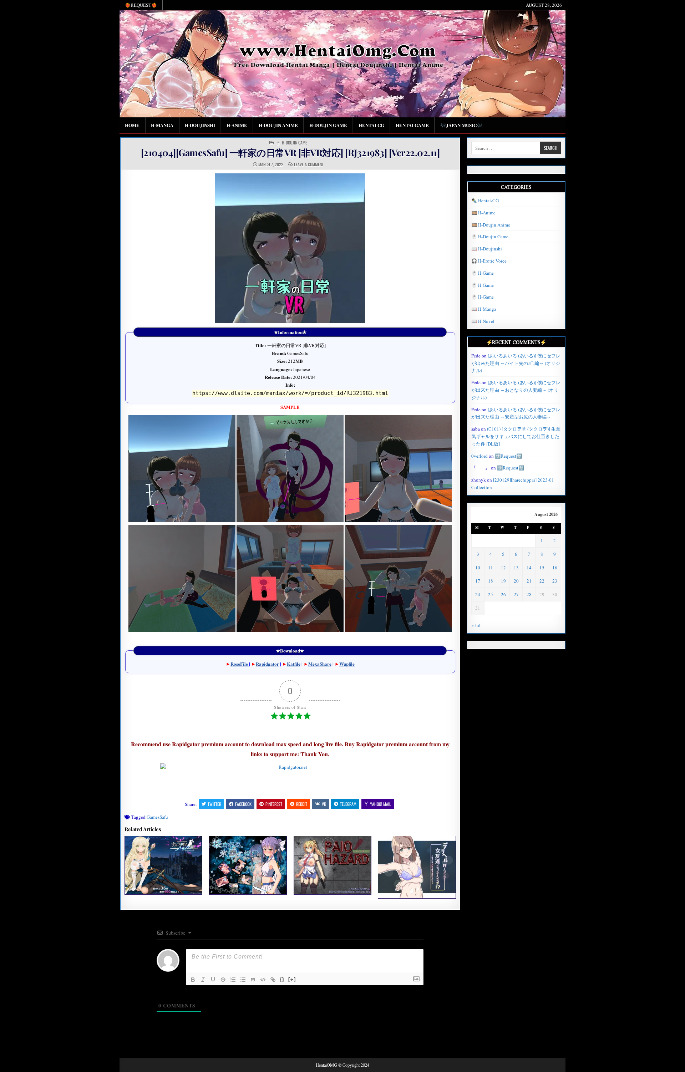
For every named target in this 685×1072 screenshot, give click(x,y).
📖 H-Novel (482, 321)
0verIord (479, 456)
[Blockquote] (253, 979)
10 (477, 567)
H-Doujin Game (328, 125)
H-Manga (162, 125)
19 (503, 581)
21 (529, 581)
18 (490, 581)
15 (541, 567)
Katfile (293, 663)
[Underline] (213, 979)
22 (541, 581)
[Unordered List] (243, 979)
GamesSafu (157, 817)
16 (554, 567)
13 (516, 567)
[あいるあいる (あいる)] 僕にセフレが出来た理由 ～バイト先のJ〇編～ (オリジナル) (515, 363)
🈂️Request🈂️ (508, 456)
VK (324, 804)
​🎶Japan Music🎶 (461, 125)
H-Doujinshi (200, 125)
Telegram (348, 804)
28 (529, 594)
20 (516, 581)
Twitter (214, 804)
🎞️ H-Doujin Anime (490, 225)
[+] (292, 979)
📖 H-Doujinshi (486, 248)
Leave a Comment (309, 164)
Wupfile (347, 663)
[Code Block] (263, 979)
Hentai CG (371, 125)
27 (516, 594)
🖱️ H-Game (482, 273)
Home (132, 125)
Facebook (243, 804)
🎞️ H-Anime (483, 212)
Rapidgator (267, 663)
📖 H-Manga (483, 309)
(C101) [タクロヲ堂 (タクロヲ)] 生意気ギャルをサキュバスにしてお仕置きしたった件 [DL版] (515, 436)
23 (554, 581)
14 (529, 567)
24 (477, 594)
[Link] (273, 979)
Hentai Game (412, 125)
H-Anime (237, 125)
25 (490, 594)
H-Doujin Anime (278, 125)
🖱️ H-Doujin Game (291, 143)
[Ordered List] (233, 979)
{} (282, 979)
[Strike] (223, 979)
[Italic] (203, 979)
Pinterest (273, 804)
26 (503, 594)
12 (503, 567)
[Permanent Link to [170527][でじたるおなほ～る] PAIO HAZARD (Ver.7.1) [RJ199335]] (332, 865)
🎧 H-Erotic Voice (489, 261)
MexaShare (319, 663)
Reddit (301, 804)
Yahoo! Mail (380, 804)
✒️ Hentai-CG (485, 200)
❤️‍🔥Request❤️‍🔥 (141, 5)
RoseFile (239, 663)
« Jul (476, 625)
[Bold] (193, 979)
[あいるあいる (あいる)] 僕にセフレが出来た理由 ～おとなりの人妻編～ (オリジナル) (515, 390)
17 (477, 581)
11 (490, 567)
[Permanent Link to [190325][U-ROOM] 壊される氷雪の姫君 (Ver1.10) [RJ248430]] (247, 865)
